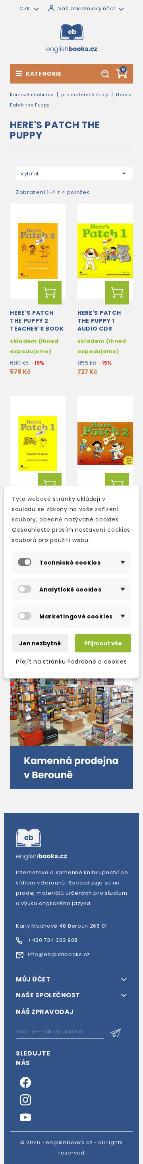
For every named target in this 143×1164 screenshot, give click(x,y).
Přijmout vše (103, 643)
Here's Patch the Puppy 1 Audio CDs (99, 321)
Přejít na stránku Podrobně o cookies (71, 662)
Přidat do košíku (50, 292)
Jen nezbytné (40, 643)
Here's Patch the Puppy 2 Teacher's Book (37, 321)
